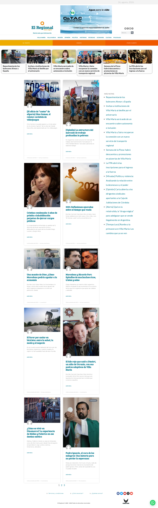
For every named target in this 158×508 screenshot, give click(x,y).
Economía (100, 37)
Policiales (117, 37)
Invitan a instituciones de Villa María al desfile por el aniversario (38, 68)
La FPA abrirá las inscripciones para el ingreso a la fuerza (138, 68)
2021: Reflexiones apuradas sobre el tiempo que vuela (79, 208)
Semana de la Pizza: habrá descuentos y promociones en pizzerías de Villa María (118, 154)
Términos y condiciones (55, 493)
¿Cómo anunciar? (77, 493)
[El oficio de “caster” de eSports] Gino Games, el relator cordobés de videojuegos (38, 115)
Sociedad (91, 37)
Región (60, 37)
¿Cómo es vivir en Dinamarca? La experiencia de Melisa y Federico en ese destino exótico (41, 432)
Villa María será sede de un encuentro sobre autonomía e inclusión (63, 68)
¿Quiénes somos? (97, 493)
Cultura (109, 37)
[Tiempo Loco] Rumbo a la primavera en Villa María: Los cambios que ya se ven (120, 228)
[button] (152, 502)
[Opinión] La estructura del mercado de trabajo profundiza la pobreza (79, 132)
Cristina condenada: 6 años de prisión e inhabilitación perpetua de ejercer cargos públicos (42, 216)
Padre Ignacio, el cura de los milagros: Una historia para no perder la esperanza (80, 455)
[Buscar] (132, 32)
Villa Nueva (51, 37)
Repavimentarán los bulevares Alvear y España (11, 68)
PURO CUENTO (132, 43)
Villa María (41, 37)
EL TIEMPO (26, 43)
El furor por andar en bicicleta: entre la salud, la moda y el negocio (40, 340)
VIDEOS (79, 43)
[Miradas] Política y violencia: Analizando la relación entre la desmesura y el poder (120, 180)
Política (75, 37)
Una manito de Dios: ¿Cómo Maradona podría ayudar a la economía (42, 277)
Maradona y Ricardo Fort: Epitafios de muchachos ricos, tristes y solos (81, 277)
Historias (83, 37)
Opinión (67, 37)
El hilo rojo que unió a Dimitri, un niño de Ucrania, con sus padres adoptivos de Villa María (81, 365)
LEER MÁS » (30, 134)
